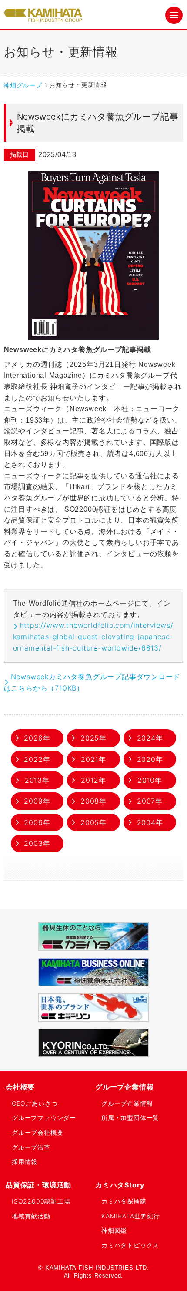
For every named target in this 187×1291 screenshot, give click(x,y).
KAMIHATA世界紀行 (130, 1216)
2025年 (93, 738)
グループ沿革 (31, 1147)
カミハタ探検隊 (124, 1201)
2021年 (93, 759)
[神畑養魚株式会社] (93, 936)
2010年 (149, 780)
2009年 (37, 801)
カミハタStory (119, 1184)
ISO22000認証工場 (41, 1201)
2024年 (150, 738)
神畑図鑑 (114, 1230)
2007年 (150, 801)
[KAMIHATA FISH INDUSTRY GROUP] (43, 15)
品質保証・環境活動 (38, 1184)
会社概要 (20, 1087)
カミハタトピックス (130, 1245)
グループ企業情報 (124, 1087)
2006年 (37, 822)
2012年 (93, 780)
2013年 (37, 780)
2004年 (150, 822)
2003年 (37, 843)
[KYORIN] (93, 1043)
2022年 (37, 759)
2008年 (93, 801)
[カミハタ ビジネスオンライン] (93, 972)
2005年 (93, 822)
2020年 (150, 759)
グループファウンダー (44, 1117)
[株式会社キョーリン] (93, 1007)
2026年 (37, 738)
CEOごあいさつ (34, 1103)
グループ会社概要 (37, 1132)
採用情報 (24, 1161)
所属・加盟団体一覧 (130, 1117)
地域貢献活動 (31, 1216)
